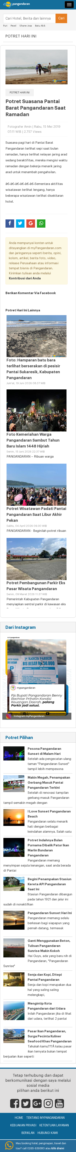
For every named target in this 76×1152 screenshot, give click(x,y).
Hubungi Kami (48, 1133)
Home (19, 1117)
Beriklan (28, 1133)
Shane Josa (25, 26)
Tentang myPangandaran (45, 1117)
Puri (5, 26)
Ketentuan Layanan (54, 1125)
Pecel (13, 26)
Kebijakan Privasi (23, 1125)
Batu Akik (40, 26)
